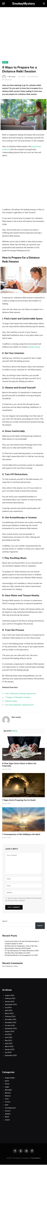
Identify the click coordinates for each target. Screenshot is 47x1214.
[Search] (44, 3)
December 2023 (10, 1019)
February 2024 (10, 1016)
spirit (5, 62)
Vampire (7, 1114)
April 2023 (8, 1043)
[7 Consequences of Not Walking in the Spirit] (23, 819)
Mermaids (8, 1090)
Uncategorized (10, 1108)
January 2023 (9, 1049)
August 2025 (9, 995)
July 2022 (8, 1052)
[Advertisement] (23, 36)
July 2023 (8, 1034)
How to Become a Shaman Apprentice (20, 694)
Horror (7, 1084)
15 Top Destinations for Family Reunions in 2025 (22, 950)
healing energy (34, 347)
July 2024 (8, 1007)
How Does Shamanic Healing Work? (19, 705)
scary (7, 1099)
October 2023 (10, 1025)
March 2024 (9, 1013)
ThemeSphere (35, 1158)
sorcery (7, 1102)
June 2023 (8, 1037)
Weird (7, 1117)
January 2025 (9, 1001)
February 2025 (10, 998)
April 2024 (8, 1010)
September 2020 (11, 1055)
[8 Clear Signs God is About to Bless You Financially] (23, 748)
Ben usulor (12, 76)
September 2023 (11, 1028)
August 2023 (9, 1031)
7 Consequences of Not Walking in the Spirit (21, 834)
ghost (7, 1081)
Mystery (8, 1096)
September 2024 (11, 1004)
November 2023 (10, 1022)
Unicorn (7, 1111)
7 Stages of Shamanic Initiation (17, 697)
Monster (8, 1093)
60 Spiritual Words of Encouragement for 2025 (21, 955)
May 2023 (8, 1040)
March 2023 (9, 1046)
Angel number (10, 1078)
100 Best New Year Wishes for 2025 (17, 953)
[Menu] (3, 3)
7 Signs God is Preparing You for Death (19, 800)
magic (7, 1087)
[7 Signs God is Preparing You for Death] (23, 785)
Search (4, 921)
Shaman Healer (11, 701)
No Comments (33, 76)
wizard (7, 1120)
